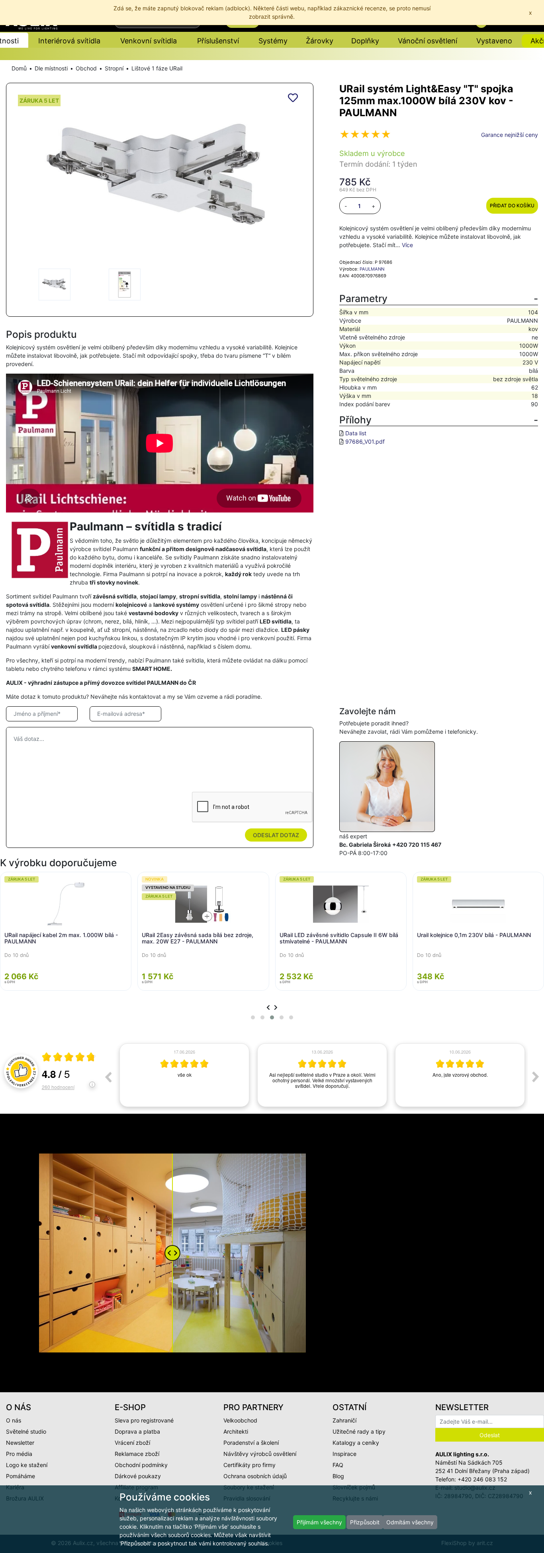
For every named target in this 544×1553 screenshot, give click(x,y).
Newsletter (20, 1442)
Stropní (114, 68)
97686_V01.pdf (365, 441)
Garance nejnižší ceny (509, 134)
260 (58, 1086)
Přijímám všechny (319, 1522)
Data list (355, 433)
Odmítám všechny (410, 1522)
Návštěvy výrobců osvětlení (259, 1453)
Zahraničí (344, 1420)
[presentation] (268, 1007)
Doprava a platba (137, 1431)
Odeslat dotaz (276, 835)
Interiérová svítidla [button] (69, 41)
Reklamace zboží (137, 1453)
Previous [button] (108, 1076)
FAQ (338, 1464)
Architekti (235, 1431)
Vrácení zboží (132, 1442)
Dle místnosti (51, 68)
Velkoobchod (240, 1420)
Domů (19, 68)
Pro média (19, 1453)
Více (407, 245)
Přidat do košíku (512, 205)
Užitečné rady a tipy (359, 1431)
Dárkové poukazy (138, 1476)
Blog (338, 1476)
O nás (13, 1420)
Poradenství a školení (251, 1442)
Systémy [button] (273, 41)
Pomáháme (20, 1476)
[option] (184, 1075)
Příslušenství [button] (218, 41)
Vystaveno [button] (494, 41)
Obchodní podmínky (141, 1464)
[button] (253, 1017)
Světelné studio (26, 1431)
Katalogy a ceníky (356, 1442)
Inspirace (344, 1453)
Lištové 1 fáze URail (156, 68)
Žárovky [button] (319, 41)
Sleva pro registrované (144, 1420)
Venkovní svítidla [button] (148, 41)
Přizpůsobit (365, 1522)
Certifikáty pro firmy (249, 1464)
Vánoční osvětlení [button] (427, 41)
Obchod (86, 68)
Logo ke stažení (26, 1464)
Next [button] (535, 1076)
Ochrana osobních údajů (255, 1476)
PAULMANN (372, 269)
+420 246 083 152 (482, 1479)
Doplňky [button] (365, 41)
